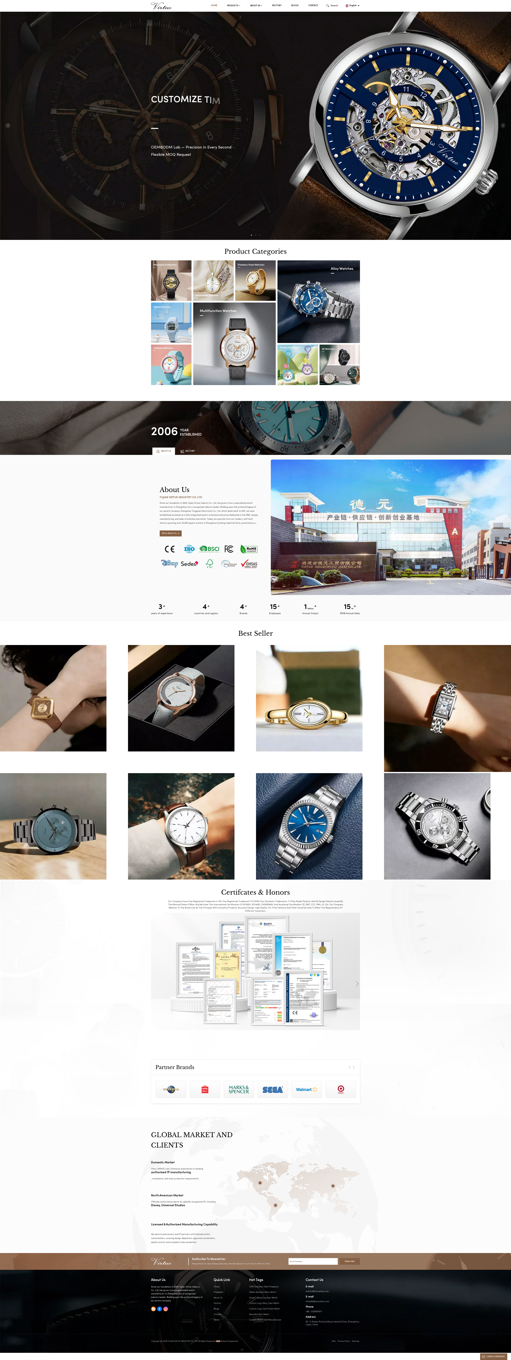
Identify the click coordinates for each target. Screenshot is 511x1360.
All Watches (328, 349)
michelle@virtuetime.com (317, 1301)
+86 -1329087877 (314, 1311)
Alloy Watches (342, 269)
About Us (255, 6)
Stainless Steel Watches (251, 265)
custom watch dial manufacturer (265, 1319)
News (216, 1319)
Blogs (294, 6)
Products (232, 6)
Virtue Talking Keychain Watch (263, 1297)
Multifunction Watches (218, 311)
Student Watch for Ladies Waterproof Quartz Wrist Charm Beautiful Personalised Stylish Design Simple (191, 698)
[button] (251, 235)
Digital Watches (162, 307)
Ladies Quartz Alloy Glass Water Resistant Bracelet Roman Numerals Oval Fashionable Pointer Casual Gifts (319, 698)
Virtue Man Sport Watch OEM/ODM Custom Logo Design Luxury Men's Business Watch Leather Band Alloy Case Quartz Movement (191, 826)
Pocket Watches (289, 348)
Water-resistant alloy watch (262, 1292)
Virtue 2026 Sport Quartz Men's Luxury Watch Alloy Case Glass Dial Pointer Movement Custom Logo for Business (447, 826)
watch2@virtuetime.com (317, 1291)
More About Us (169, 533)
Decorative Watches (207, 295)
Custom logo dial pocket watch (264, 1308)
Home (214, 6)
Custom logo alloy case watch (264, 1303)
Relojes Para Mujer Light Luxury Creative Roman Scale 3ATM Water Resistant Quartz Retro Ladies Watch (447, 708)
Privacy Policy (344, 1341)
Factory (277, 6)
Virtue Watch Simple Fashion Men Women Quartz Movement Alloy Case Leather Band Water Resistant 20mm (319, 826)
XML (334, 1341)
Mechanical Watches (165, 265)
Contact (313, 6)
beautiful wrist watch (259, 1314)
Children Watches (163, 348)
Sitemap (355, 1341)
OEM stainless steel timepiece (263, 1286)
